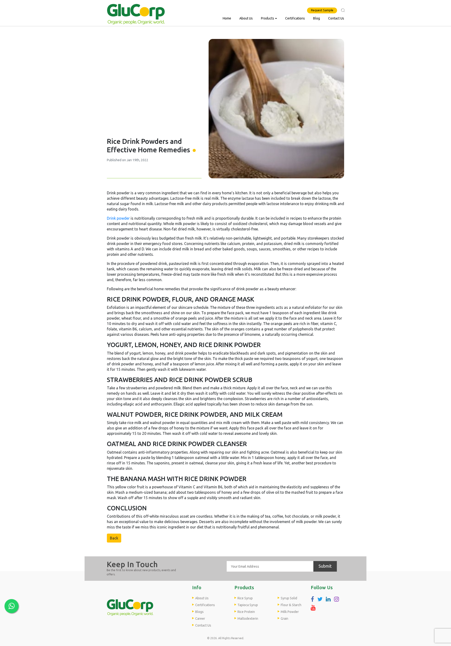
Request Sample (322, 10)
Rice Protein (246, 612)
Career (200, 618)
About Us (246, 18)
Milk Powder (290, 612)
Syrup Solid (289, 598)
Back (114, 538)
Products (267, 18)
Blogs (199, 612)
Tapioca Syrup (247, 605)
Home (227, 18)
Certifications (295, 18)
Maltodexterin (247, 618)
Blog (316, 18)
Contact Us (336, 18)
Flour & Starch (291, 605)
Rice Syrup (245, 598)
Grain (284, 618)
